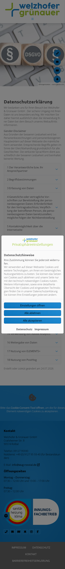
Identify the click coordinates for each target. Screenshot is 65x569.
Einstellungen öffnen (32, 305)
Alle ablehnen (32, 313)
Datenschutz (24, 329)
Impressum (42, 329)
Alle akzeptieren (32, 320)
